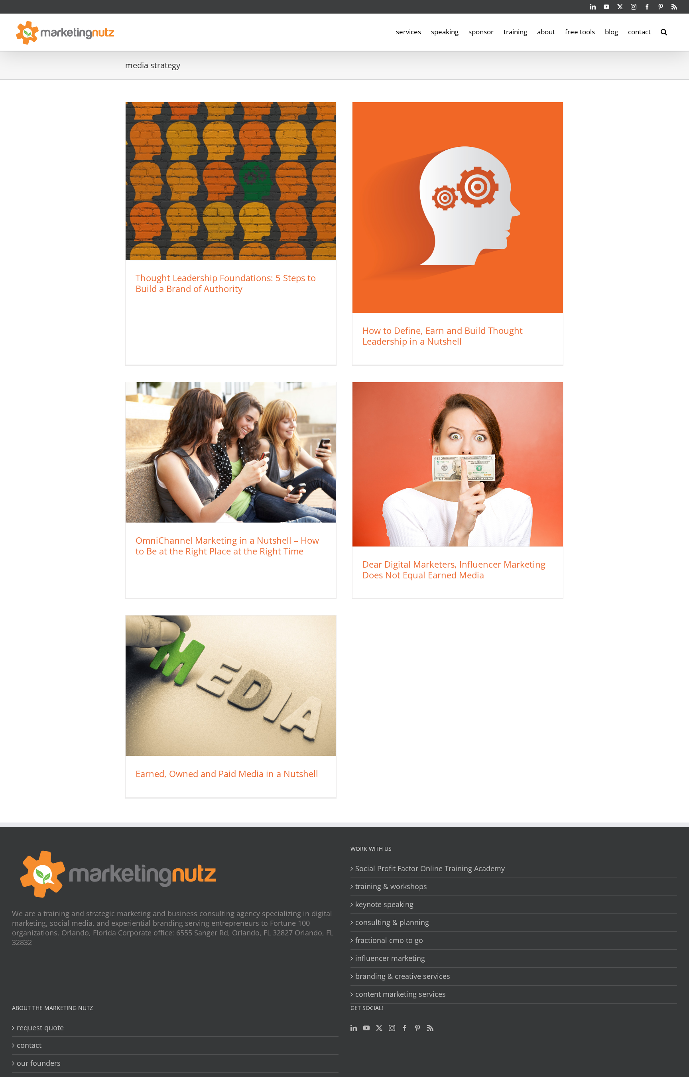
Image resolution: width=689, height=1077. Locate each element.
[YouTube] (366, 1028)
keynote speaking (384, 904)
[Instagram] (392, 1028)
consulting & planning (392, 922)
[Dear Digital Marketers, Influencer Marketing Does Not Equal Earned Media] (457, 464)
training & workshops (391, 886)
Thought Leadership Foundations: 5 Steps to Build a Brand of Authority (226, 283)
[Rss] (430, 1028)
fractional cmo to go (389, 940)
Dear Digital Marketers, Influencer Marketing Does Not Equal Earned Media (453, 569)
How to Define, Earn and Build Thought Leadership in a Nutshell (442, 335)
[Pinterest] (417, 1028)
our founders (39, 1063)
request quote (40, 1027)
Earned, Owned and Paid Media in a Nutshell (227, 773)
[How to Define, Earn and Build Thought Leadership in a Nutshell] (457, 207)
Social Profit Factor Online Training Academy (430, 868)
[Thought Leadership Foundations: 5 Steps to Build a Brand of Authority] (231, 181)
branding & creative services (402, 976)
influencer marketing (390, 958)
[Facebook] (405, 1028)
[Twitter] (379, 1028)
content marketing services (400, 994)
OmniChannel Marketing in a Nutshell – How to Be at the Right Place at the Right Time (227, 545)
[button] (664, 31)
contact (29, 1045)
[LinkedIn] (353, 1028)
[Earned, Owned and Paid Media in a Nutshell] (231, 685)
